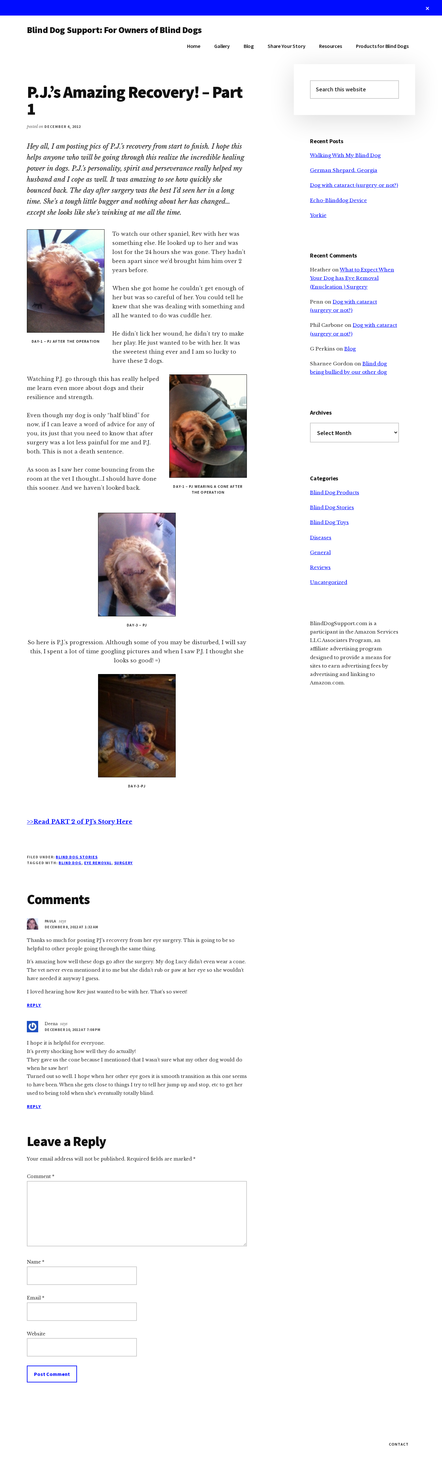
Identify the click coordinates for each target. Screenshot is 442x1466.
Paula (50, 921)
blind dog (70, 862)
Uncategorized (328, 582)
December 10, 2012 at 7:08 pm (72, 1029)
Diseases (320, 537)
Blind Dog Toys (329, 522)
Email (35, 1298)
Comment (40, 1176)
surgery (123, 862)
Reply (34, 1005)
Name (35, 1262)
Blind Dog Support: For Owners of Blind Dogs (114, 30)
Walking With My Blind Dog (345, 155)
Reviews (320, 567)
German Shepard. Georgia (343, 170)
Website (36, 1334)
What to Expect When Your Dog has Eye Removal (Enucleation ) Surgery (352, 278)
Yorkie (318, 215)
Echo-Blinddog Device (338, 200)
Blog (350, 349)
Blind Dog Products (334, 492)
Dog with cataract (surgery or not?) (354, 185)
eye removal (98, 862)
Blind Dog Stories (76, 856)
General (320, 552)
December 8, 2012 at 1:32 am (71, 926)
